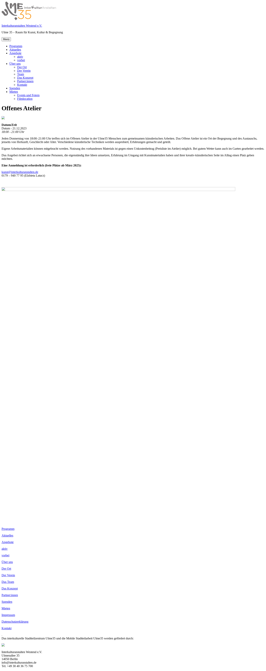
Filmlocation (25, 98)
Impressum (8, 615)
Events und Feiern (28, 95)
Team (20, 74)
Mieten (13, 91)
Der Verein (24, 70)
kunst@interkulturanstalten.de (20, 172)
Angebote (15, 53)
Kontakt (22, 84)
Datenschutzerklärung (15, 621)
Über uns (15, 63)
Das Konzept (25, 77)
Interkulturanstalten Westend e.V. (22, 25)
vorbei (21, 60)
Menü (6, 39)
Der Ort (22, 67)
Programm (15, 46)
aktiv (20, 56)
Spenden (14, 88)
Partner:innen (25, 81)
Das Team (8, 581)
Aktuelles (15, 49)
